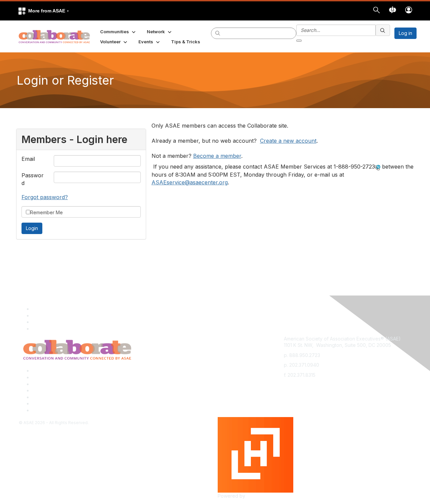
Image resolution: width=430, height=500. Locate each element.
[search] (218, 33)
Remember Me (46, 212)
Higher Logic (261, 496)
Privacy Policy (47, 377)
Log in (405, 33)
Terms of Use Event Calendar (64, 397)
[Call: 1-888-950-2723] (377, 167)
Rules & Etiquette (51, 410)
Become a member (217, 155)
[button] (43, 10)
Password (33, 179)
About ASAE (45, 370)
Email (28, 158)
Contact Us (44, 384)
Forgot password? (45, 197)
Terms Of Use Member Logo (63, 403)
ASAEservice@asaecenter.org (190, 182)
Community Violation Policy (62, 390)
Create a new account (288, 140)
